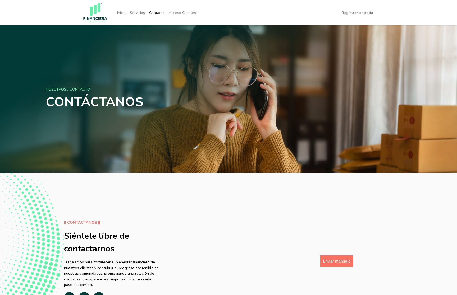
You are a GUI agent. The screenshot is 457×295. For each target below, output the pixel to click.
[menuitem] (121, 13)
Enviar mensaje (337, 261)
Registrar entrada (357, 12)
